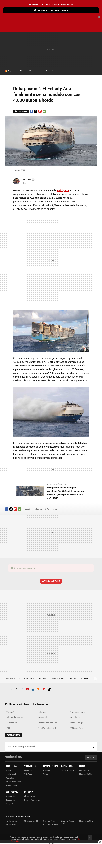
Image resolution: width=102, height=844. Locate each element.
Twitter (35, 111)
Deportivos (12, 71)
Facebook (31, 111)
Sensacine (47, 770)
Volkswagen (34, 71)
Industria (38, 509)
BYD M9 (73, 679)
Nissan (23, 71)
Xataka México (11, 821)
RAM (53, 71)
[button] (28, 179)
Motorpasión (84, 770)
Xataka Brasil (11, 825)
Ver (52, 581)
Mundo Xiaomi (11, 786)
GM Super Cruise (77, 728)
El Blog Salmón (29, 796)
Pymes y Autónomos (32, 800)
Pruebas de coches (78, 712)
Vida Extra (28, 774)
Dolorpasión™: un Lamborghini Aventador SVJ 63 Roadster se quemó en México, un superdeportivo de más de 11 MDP (65, 492)
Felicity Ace (63, 190)
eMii (8, 728)
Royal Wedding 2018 (47, 728)
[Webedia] (13, 756)
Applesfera (10, 778)
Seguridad (42, 717)
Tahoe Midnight (76, 723)
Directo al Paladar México (67, 822)
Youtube (27, 689)
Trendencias (10, 796)
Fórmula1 (10, 712)
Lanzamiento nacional (47, 723)
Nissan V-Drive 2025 (58, 679)
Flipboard (40, 111)
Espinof (45, 774)
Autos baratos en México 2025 (35, 679)
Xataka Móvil (11, 774)
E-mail (44, 111)
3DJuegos (28, 770)
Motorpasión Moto (86, 774)
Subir (89, 757)
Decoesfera (10, 800)
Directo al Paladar (67, 770)
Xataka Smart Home (13, 782)
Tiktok (49, 689)
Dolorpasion (51, 509)
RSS (38, 689)
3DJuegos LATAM (31, 821)
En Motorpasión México (56, 484)
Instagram (33, 689)
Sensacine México (49, 821)
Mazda (45, 71)
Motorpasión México (87, 821)
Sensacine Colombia (50, 825)
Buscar (92, 746)
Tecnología (75, 717)
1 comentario (22, 111)
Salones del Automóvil (16, 717)
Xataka (8, 770)
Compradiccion (11, 804)
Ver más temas (13, 735)
